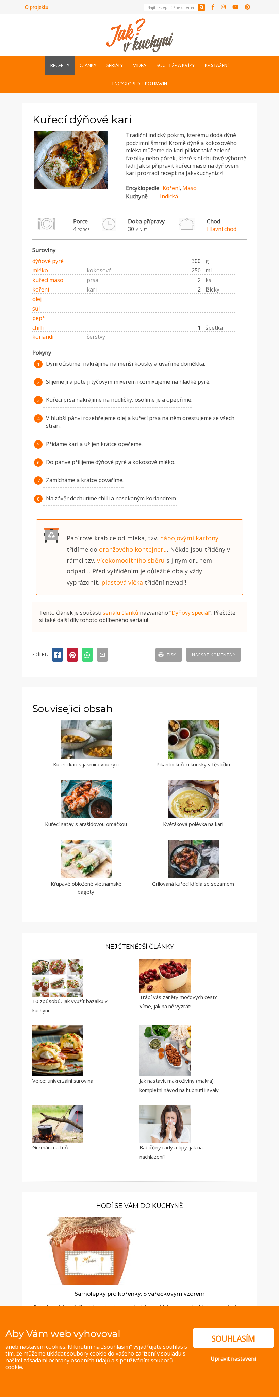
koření (40, 289)
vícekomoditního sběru (131, 560)
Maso (189, 188)
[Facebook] (213, 7)
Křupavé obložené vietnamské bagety (86, 887)
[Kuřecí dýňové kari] (71, 187)
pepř (38, 318)
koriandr (43, 336)
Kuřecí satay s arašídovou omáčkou (86, 823)
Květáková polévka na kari (193, 823)
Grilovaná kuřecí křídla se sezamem (193, 883)
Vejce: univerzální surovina (62, 1080)
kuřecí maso (47, 280)
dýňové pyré (48, 261)
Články (88, 65)
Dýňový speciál (190, 612)
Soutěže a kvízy (176, 65)
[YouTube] (235, 7)
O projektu (36, 7)
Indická (169, 196)
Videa (139, 65)
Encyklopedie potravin (139, 83)
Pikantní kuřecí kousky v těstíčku (193, 764)
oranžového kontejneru (133, 549)
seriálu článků (120, 612)
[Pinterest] (247, 7)
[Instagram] (223, 7)
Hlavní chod (221, 229)
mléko (40, 270)
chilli (38, 327)
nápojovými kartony (189, 538)
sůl (36, 308)
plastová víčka (122, 582)
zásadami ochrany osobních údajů (66, 1360)
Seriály (114, 65)
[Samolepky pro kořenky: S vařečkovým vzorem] (89, 1250)
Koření (171, 188)
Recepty (59, 65)
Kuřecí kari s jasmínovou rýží (86, 764)
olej (37, 299)
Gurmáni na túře (51, 1147)
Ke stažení (217, 65)
